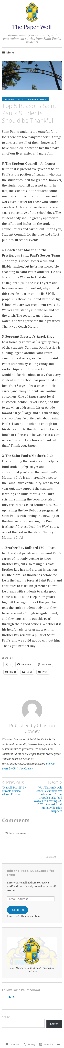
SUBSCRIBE (17, 910)
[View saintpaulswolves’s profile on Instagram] (13, 997)
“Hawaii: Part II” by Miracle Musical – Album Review (14, 787)
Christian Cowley (37, 99)
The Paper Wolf (32, 27)
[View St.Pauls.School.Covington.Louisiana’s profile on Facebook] (10, 997)
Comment (50, 856)
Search (7, 1017)
